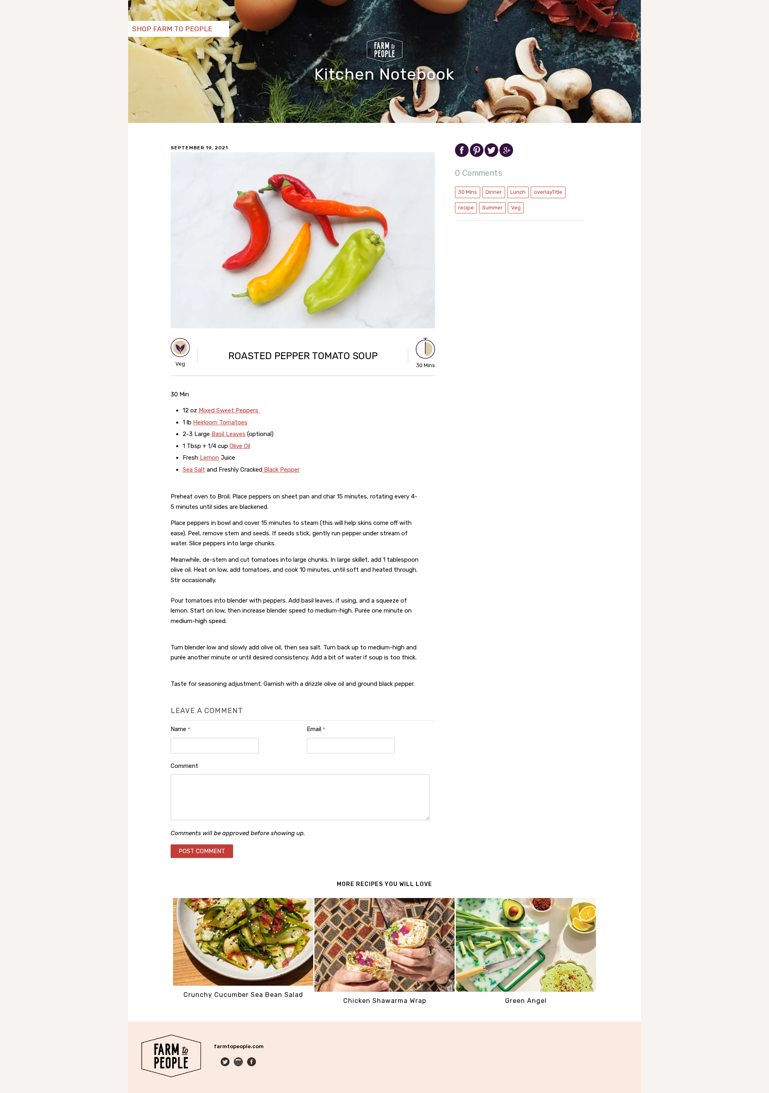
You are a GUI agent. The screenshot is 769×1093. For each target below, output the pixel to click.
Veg (516, 208)
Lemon (209, 457)
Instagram (239, 1062)
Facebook (252, 1062)
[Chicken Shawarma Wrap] (384, 990)
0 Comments (478, 173)
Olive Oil (239, 446)
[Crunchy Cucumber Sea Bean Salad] (243, 984)
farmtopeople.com (239, 1046)
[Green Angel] (526, 990)
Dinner (493, 192)
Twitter (226, 1062)
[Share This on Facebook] (462, 155)
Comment (184, 766)
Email (316, 729)
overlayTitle (548, 192)
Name (180, 729)
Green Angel (526, 1001)
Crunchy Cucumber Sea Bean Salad (243, 995)
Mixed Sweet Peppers (229, 410)
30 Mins (467, 192)
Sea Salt (194, 469)
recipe (466, 208)
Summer (492, 208)
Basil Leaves (228, 434)
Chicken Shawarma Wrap (384, 1001)
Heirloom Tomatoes (220, 422)
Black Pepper (281, 469)
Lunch (517, 192)
